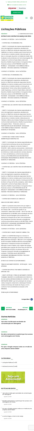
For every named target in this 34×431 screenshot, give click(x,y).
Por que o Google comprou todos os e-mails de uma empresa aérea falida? (17, 409)
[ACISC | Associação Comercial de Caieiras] (7, 18)
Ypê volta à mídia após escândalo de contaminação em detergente (17, 394)
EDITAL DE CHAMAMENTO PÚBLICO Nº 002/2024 (11, 308)
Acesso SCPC (17, 12)
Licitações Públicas (7, 362)
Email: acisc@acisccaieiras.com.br (17, 4)
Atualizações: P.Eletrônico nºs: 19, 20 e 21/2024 (25, 308)
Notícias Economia (7, 366)
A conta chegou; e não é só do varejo (12, 416)
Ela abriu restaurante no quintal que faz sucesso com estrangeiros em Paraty (17, 401)
